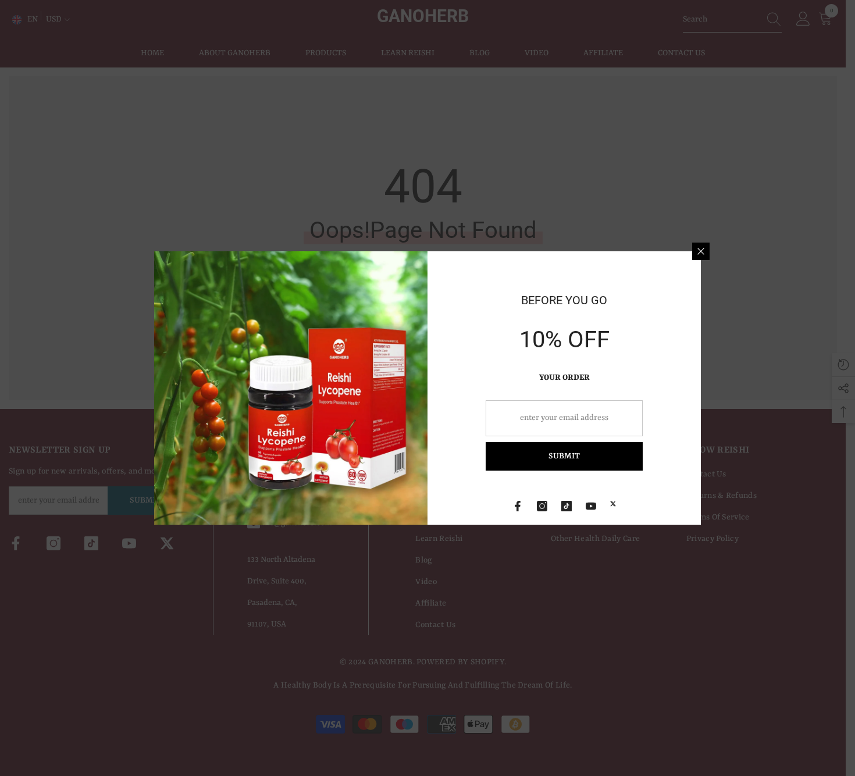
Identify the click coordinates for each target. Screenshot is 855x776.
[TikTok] (566, 506)
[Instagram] (542, 506)
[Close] (701, 251)
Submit (564, 456)
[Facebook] (517, 506)
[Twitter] (613, 504)
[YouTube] (591, 506)
